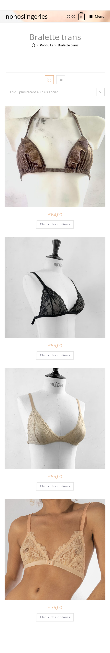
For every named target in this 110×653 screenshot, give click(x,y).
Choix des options (55, 224)
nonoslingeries (27, 16)
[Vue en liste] (60, 79)
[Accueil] (33, 45)
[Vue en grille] (49, 79)
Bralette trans (68, 45)
